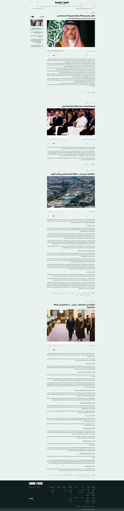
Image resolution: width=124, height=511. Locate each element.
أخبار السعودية (73, 293)
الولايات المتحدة (87, 489)
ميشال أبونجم (90, 139)
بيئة (65, 492)
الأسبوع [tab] (30, 16)
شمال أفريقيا (92, 492)
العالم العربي (92, 12)
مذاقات (53, 489)
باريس (79, 293)
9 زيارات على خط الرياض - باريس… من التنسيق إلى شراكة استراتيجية (36, 46)
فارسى (85, 1)
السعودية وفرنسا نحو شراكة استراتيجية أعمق (78, 106)
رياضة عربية (93, 501)
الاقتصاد (72, 6)
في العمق (49, 6)
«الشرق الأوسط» (89, 51)
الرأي (74, 6)
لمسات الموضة (52, 492)
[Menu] (94, 6)
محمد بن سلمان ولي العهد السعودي (63, 293)
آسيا (88, 492)
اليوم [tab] (32, 16)
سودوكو (71, 501)
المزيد (37, 6)
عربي (94, 1)
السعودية (88, 92)
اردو (87, 1)
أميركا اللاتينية (87, 495)
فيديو (46, 6)
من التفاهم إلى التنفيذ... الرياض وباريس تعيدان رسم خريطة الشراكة (36, 29)
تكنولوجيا (60, 6)
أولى (89, 164)
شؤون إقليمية (93, 495)
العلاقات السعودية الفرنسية (85, 293)
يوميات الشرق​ (56, 6)
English (92, 1)
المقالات (82, 489)
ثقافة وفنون (68, 6)
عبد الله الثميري (85, 139)
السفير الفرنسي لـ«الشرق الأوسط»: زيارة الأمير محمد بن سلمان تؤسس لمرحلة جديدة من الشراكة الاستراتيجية (36, 41)
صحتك (65, 489)
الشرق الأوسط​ (81, 6)
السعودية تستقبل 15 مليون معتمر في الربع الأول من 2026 (36, 32)
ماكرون (60, 475)
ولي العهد (54, 293)
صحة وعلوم (64, 6)
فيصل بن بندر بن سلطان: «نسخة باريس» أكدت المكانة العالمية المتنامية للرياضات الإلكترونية (76, 8)
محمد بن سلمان (87, 295)
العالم (77, 6)
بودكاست (43, 6)
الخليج (87, 12)
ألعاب (40, 6)
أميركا (85, 92)
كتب (71, 489)
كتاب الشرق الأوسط (80, 492)
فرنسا (78, 295)
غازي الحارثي (90, 211)
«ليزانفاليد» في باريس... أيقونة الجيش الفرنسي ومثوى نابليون (73, 174)
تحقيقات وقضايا (87, 501)
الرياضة (53, 6)
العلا (52, 475)
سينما (71, 492)
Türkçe (89, 1)
